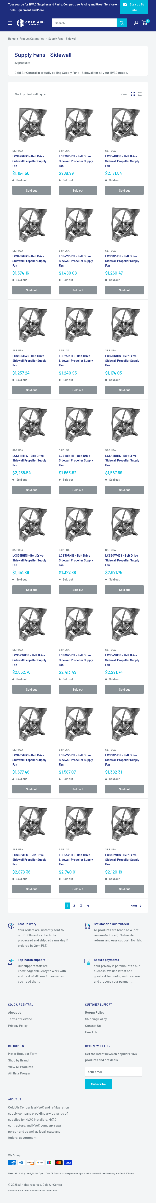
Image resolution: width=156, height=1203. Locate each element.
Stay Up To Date (137, 7)
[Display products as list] (140, 94)
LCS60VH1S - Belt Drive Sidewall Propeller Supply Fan (29, 859)
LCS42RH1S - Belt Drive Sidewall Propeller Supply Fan (122, 460)
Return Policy (94, 1012)
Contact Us (93, 1025)
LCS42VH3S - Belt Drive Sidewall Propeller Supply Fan (76, 759)
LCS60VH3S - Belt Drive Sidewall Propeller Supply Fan (76, 659)
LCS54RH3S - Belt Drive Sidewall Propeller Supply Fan (122, 160)
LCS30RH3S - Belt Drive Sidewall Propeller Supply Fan (29, 360)
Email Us (91, 1032)
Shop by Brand (18, 1060)
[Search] (122, 22)
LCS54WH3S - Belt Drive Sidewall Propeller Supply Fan (29, 659)
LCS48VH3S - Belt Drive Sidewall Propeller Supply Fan (29, 759)
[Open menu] (10, 23)
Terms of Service (20, 1019)
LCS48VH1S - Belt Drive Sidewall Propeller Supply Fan (122, 859)
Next (134, 906)
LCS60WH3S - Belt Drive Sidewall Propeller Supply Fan (122, 560)
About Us (14, 1012)
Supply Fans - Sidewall (62, 38)
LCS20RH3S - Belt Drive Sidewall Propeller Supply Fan (76, 160)
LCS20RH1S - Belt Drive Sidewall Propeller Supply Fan (122, 360)
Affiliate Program (20, 1073)
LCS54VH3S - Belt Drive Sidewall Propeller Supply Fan (122, 659)
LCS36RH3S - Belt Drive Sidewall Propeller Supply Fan (122, 260)
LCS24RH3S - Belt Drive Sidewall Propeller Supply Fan (29, 160)
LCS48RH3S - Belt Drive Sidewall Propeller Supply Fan (29, 260)
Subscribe (98, 1084)
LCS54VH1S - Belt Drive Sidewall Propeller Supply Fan (76, 859)
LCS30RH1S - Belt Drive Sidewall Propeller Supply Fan (76, 560)
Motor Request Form (22, 1053)
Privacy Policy (18, 1025)
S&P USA (17, 150)
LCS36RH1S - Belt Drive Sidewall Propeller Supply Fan (29, 560)
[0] (144, 22)
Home (12, 38)
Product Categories (32, 38)
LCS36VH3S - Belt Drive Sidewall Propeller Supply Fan (122, 759)
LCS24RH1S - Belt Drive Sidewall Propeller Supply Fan (76, 360)
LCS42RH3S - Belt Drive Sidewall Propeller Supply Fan (76, 260)
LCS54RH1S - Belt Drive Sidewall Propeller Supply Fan (29, 460)
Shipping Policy (96, 1019)
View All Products (20, 1067)
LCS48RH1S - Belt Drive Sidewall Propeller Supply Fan (76, 460)
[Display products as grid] (133, 94)
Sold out (31, 190)
